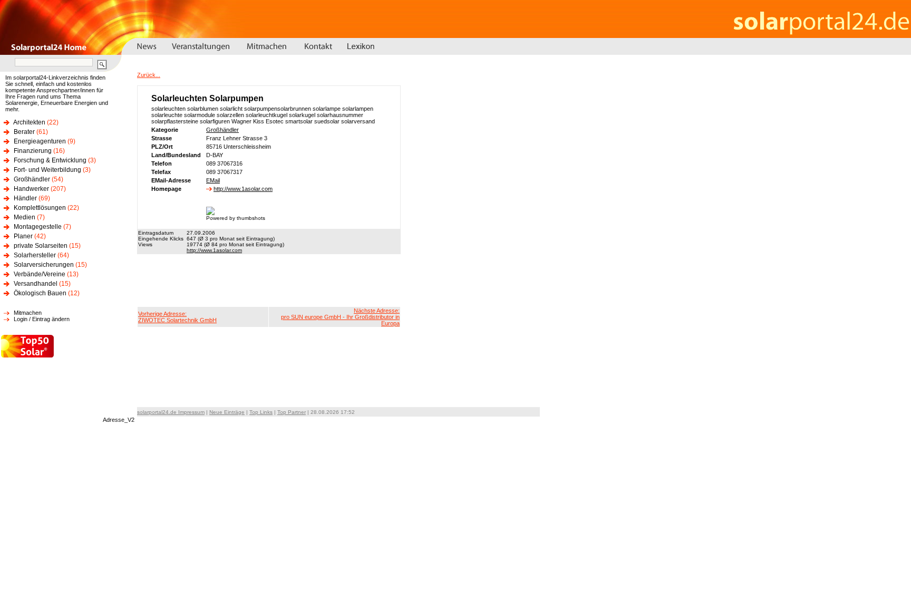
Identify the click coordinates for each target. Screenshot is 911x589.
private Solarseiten (40, 245)
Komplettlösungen (40, 207)
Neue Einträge (227, 412)
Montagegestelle (38, 226)
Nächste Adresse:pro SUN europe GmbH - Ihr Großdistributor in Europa (340, 316)
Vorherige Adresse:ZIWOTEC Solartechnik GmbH (177, 317)
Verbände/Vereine (39, 274)
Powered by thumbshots (235, 218)
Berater (24, 132)
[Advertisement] (269, 280)
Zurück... (148, 75)
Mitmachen (28, 313)
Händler (25, 198)
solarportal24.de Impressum (171, 412)
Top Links (261, 412)
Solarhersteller (35, 255)
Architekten (29, 122)
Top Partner (291, 412)
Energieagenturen (40, 141)
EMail (213, 180)
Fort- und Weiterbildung (47, 169)
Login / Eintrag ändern (42, 319)
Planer (23, 236)
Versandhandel (35, 283)
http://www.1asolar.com (243, 189)
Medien (24, 217)
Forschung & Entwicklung (50, 160)
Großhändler (32, 179)
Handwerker (31, 188)
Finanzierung (33, 151)
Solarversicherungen (44, 264)
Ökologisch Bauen (40, 293)
